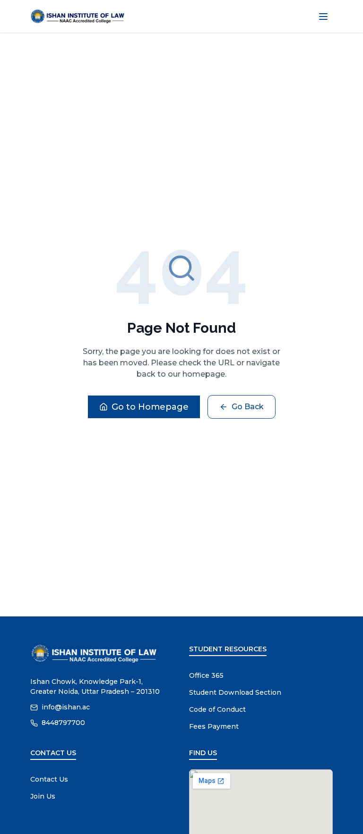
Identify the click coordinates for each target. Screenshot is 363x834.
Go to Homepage (150, 407)
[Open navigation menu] (323, 16)
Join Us (42, 796)
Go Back (248, 406)
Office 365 (206, 675)
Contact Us (49, 779)
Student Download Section (235, 692)
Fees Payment (214, 726)
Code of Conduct (217, 709)
